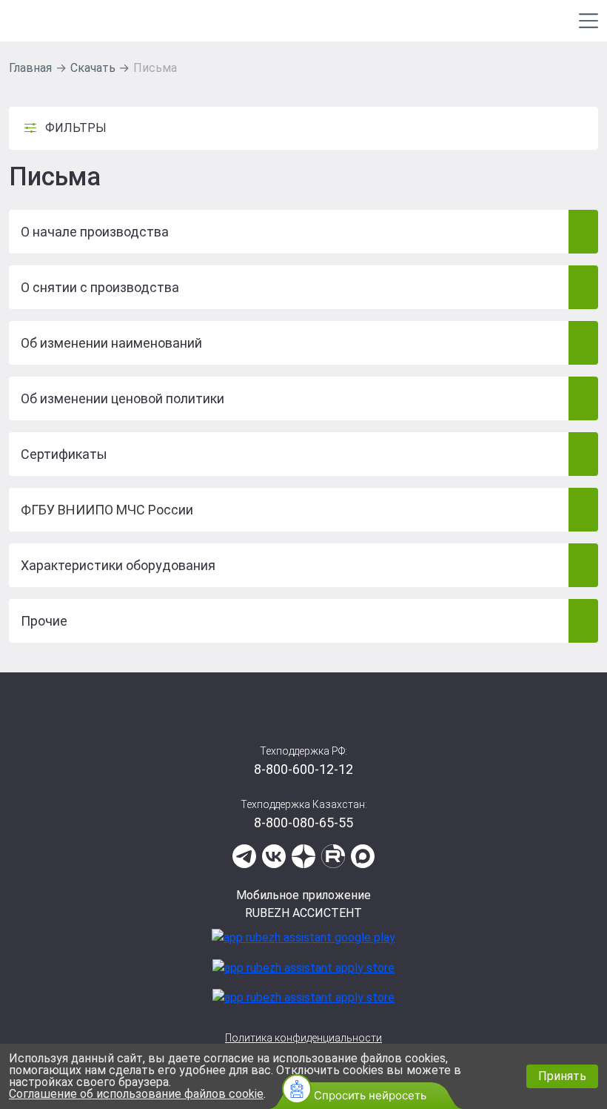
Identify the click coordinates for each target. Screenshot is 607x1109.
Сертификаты (64, 454)
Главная (30, 68)
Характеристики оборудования (118, 565)
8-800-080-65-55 (303, 822)
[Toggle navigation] (588, 20)
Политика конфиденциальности (303, 1038)
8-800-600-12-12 (303, 769)
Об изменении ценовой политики (122, 398)
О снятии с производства (100, 287)
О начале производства (95, 231)
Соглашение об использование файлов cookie (136, 1094)
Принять (562, 1076)
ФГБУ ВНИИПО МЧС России (107, 509)
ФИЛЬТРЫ (76, 128)
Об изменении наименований (111, 343)
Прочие (44, 621)
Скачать (92, 68)
